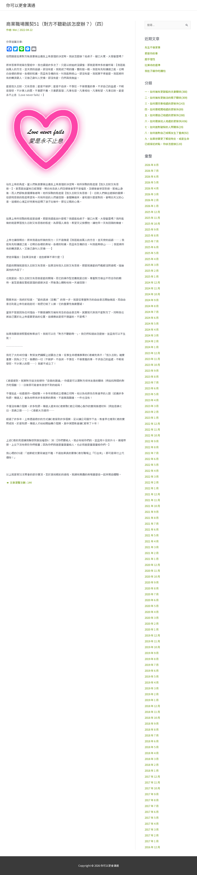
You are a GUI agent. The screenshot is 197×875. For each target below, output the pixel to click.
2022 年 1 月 (152, 488)
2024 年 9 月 (152, 300)
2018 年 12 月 (152, 706)
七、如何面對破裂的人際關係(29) (164, 127)
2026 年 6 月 (152, 176)
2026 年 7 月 (152, 171)
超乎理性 (150, 59)
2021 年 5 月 (152, 535)
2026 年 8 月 (152, 165)
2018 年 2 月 (152, 765)
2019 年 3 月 (152, 688)
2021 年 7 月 (152, 523)
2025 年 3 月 (152, 265)
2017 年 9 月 (152, 794)
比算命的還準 (152, 65)
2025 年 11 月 (152, 218)
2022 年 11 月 (152, 429)
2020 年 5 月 (152, 606)
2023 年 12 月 (152, 353)
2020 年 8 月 (152, 588)
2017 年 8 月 (152, 800)
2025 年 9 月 (152, 229)
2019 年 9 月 (152, 653)
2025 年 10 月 (152, 223)
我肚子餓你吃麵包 (155, 71)
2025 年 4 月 (152, 259)
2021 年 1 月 (152, 559)
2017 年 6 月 (152, 812)
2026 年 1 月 (152, 206)
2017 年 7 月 (152, 806)
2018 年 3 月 (152, 759)
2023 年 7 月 (152, 382)
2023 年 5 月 (152, 394)
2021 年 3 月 (152, 547)
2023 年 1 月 (152, 418)
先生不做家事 (152, 47)
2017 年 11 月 (152, 782)
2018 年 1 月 (152, 770)
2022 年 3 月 (152, 476)
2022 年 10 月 (152, 435)
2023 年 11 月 (152, 359)
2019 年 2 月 (152, 694)
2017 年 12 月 (152, 776)
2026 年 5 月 (152, 182)
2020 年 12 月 (152, 565)
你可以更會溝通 (20, 5)
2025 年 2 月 (152, 270)
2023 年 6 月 (152, 388)
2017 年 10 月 (152, 788)
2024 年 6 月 (152, 318)
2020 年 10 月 (152, 576)
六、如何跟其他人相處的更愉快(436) (166, 121)
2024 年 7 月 (152, 312)
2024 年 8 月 (152, 306)
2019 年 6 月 (152, 670)
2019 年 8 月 (152, 659)
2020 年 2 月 (152, 623)
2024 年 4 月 (152, 329)
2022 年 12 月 (152, 424)
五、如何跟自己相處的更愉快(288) (165, 115)
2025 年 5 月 (152, 253)
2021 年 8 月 (152, 518)
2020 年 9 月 (152, 582)
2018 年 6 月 (152, 741)
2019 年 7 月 (152, 665)
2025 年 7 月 (152, 241)
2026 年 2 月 (152, 200)
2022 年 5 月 (152, 465)
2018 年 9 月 (152, 723)
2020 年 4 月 (152, 612)
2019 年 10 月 (152, 647)
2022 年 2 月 (152, 482)
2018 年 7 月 (152, 735)
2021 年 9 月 (152, 512)
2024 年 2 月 (152, 341)
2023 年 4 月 (152, 400)
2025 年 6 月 (152, 247)
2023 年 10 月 (152, 365)
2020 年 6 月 (152, 600)
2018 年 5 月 (152, 747)
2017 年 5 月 (152, 817)
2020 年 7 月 (152, 594)
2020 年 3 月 (152, 618)
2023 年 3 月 (152, 406)
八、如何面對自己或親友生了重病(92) (167, 133)
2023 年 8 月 (152, 376)
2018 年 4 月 (152, 753)
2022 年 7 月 (152, 453)
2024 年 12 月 (152, 282)
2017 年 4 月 (152, 823)
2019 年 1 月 (152, 700)
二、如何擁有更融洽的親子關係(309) (166, 97)
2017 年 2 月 (152, 835)
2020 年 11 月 (152, 571)
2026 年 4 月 (152, 188)
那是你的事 (151, 53)
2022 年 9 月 (152, 441)
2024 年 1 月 (152, 347)
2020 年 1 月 (152, 629)
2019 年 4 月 (152, 682)
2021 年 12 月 (152, 494)
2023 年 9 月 (152, 370)
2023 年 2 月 (152, 412)
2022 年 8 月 (152, 447)
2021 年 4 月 (152, 541)
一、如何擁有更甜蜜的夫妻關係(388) (166, 91)
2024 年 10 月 (152, 294)
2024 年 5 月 (152, 323)
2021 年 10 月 (152, 506)
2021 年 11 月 (152, 500)
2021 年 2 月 (152, 553)
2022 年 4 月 (152, 471)
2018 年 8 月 (152, 729)
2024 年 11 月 (152, 288)
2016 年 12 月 (152, 847)
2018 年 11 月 (152, 712)
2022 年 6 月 (152, 459)
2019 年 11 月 (152, 641)
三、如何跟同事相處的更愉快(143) (165, 103)
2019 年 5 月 (152, 676)
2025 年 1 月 (152, 276)
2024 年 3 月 (152, 335)
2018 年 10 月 (152, 718)
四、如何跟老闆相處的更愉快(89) (164, 109)
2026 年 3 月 (152, 194)
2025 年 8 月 (152, 235)
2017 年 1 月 (152, 841)
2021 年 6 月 (152, 529)
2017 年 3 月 (152, 829)
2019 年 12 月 (152, 635)
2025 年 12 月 (152, 212)
